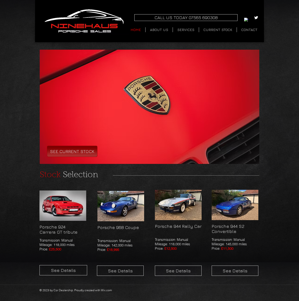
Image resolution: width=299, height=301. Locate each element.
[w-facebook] (246, 20)
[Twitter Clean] (256, 17)
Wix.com (106, 290)
